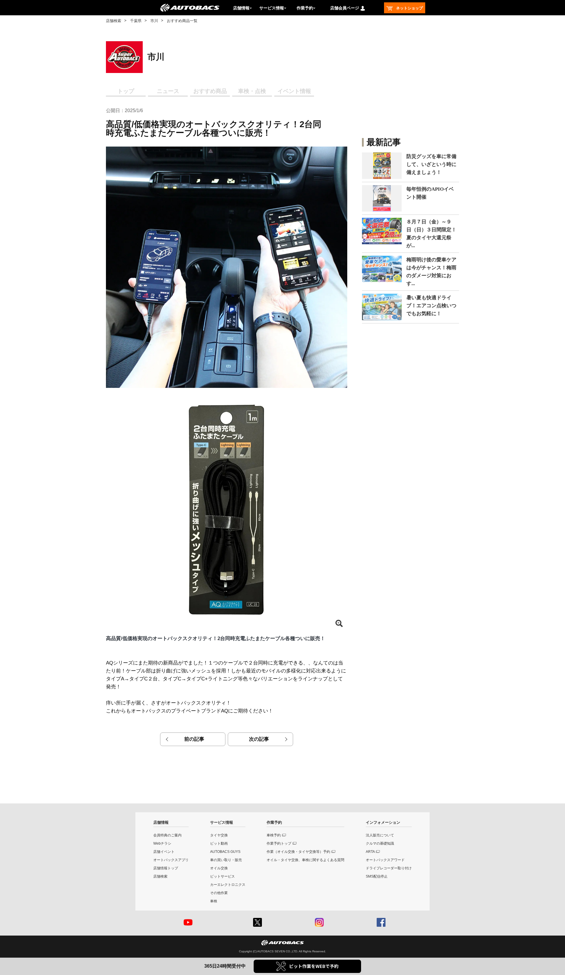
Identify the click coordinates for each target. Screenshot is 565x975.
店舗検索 (113, 21)
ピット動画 (219, 843)
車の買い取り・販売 (226, 860)
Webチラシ (162, 843)
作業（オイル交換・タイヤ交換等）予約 (298, 852)
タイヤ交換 (219, 835)
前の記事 (194, 739)
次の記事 (259, 739)
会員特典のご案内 (167, 835)
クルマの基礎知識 (380, 843)
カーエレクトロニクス (227, 885)
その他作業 (219, 893)
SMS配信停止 (377, 876)
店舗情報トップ (165, 868)
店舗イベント (164, 852)
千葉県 (136, 21)
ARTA (370, 852)
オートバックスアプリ (171, 860)
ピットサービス (222, 876)
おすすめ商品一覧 (182, 21)
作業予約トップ (279, 843)
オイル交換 (219, 868)
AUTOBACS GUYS (225, 852)
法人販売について (380, 835)
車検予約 (274, 835)
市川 (154, 21)
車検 (213, 901)
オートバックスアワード (385, 860)
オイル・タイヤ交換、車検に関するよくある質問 (305, 860)
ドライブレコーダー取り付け (389, 868)
